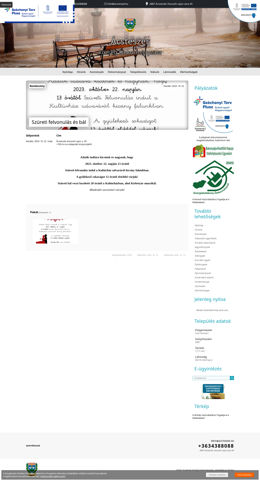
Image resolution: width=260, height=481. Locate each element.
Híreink (81, 72)
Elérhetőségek (189, 72)
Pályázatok (200, 268)
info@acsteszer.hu (118, 3)
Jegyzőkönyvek (202, 247)
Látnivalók (169, 72)
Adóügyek (200, 255)
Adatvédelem (33, 445)
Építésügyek (201, 264)
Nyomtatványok (203, 273)
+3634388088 (79, 3)
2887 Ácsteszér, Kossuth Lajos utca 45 (171, 3)
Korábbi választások (205, 242)
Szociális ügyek (202, 260)
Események (97, 72)
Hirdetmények (202, 281)
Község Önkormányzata (130, 52)
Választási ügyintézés (206, 238)
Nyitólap (67, 72)
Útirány (230, 470)
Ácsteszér (130, 41)
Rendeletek (200, 251)
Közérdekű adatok (204, 277)
